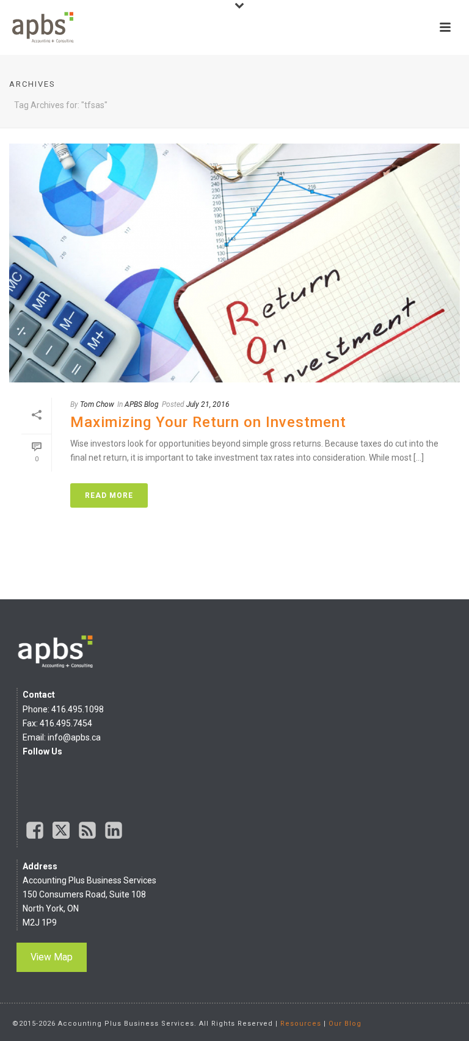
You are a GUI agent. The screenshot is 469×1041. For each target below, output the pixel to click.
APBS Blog (142, 404)
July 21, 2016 (208, 404)
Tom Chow (97, 404)
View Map (52, 957)
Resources (300, 1024)
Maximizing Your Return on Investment (208, 422)
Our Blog (345, 1024)
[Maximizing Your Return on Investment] (234, 263)
